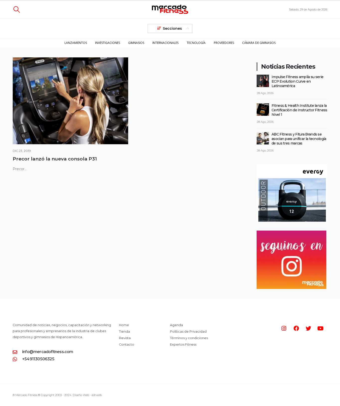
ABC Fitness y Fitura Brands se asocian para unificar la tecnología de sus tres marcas (299, 138)
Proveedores (224, 43)
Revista (125, 338)
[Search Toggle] (16, 9)
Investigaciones (107, 43)
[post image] (70, 100)
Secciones (172, 28)
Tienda (124, 331)
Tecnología (196, 43)
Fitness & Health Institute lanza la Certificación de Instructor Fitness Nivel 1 (299, 110)
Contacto (126, 344)
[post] (263, 80)
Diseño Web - (87, 395)
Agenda (176, 325)
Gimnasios (136, 43)
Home (124, 325)
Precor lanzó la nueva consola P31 (55, 159)
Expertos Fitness (183, 344)
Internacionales (165, 43)
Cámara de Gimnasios (259, 43)
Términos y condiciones (189, 338)
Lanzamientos (75, 43)
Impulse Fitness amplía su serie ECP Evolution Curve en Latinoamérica (297, 81)
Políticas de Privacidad (188, 331)
